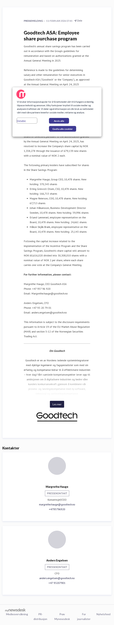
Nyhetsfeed (103, 614)
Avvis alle (59, 120)
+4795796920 (57, 509)
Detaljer (21, 120)
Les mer (57, 404)
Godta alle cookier (62, 128)
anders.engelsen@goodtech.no (57, 578)
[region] (57, 112)
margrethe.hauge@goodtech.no (57, 504)
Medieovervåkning (17, 614)
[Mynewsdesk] (15, 610)
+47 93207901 (57, 583)
